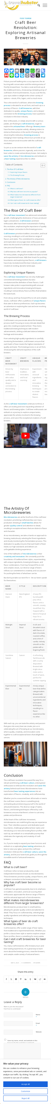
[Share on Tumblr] (30, 979)
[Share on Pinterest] (20, 979)
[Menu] (43, 5)
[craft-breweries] (25, 57)
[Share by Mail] (44, 979)
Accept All (25, 1084)
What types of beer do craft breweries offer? (25, 200)
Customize (25, 1091)
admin (37, 963)
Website (39, 1032)
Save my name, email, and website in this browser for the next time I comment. (22, 1041)
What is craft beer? (16, 188)
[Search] (37, 5)
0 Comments (26, 963)
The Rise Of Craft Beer (15, 169)
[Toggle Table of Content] (41, 165)
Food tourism (25, 18)
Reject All (25, 1098)
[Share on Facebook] (6, 979)
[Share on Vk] (35, 979)
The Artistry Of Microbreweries (18, 179)
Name (38, 1016)
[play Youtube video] (25, 436)
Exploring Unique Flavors (18, 172)
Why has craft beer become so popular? (24, 192)
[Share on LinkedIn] (25, 979)
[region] (25, 1081)
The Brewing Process (17, 175)
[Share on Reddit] (40, 979)
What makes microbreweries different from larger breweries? (25, 196)
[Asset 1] (21, 5)
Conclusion (11, 182)
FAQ (8, 186)
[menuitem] (37, 5)
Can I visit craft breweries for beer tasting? (24, 203)
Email (38, 1024)
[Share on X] (11, 979)
